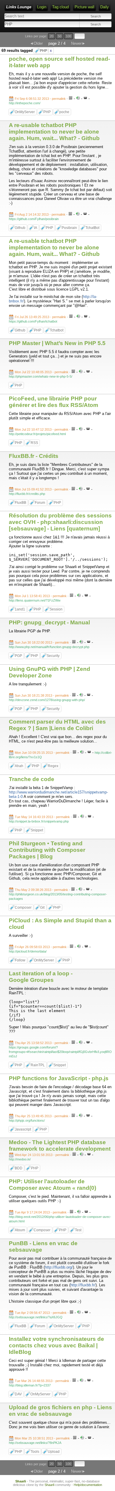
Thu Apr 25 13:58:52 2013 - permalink (41, 1043)
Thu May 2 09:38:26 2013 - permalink (41, 890)
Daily (104, 7)
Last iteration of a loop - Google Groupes (41, 976)
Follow (20, 960)
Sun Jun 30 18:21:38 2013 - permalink (42, 695)
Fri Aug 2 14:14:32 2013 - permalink (40, 214)
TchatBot (92, 228)
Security (53, 656)
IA (35, 228)
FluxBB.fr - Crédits (33, 456)
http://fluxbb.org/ (59, 1267)
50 (59, 36)
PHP (46, 51)
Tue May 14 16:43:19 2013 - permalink (42, 817)
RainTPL (38, 1065)
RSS (34, 443)
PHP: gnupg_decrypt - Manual (49, 622)
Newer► (78, 43)
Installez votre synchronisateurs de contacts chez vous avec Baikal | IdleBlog (56, 1345)
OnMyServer (25, 112)
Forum (40, 503)
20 (51, 36)
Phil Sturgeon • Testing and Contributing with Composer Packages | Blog (47, 850)
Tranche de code (31, 779)
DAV (18, 1394)
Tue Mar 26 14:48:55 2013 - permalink (42, 1381)
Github (20, 228)
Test (78, 1230)
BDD (18, 1168)
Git (42, 907)
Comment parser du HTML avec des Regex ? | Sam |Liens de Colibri (57, 725)
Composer (23, 907)
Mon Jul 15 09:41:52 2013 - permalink (41, 489)
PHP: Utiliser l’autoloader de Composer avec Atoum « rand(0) (52, 1184)
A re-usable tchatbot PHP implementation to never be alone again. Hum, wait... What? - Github (54, 131)
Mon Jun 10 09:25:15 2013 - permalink (42, 752)
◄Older (36, 43)
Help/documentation (88, 1485)
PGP (18, 656)
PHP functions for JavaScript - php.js (59, 1078)
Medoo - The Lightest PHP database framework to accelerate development (60, 1145)
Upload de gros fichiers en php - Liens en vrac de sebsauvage (60, 1410)
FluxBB (20, 503)
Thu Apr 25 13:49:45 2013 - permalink (41, 1116)
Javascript (23, 1129)
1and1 (20, 609)
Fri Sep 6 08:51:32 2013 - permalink (40, 98)
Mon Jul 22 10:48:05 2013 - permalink (41, 372)
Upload (54, 1452)
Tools (35, 1452)
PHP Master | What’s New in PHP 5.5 (57, 343)
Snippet (37, 830)
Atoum (20, 1230)
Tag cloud (60, 7)
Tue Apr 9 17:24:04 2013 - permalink (41, 1212)
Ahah (19, 766)
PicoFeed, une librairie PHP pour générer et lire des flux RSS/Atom (53, 401)
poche (64, 112)
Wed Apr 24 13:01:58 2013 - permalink (42, 1155)
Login (41, 7)
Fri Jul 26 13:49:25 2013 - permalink (40, 317)
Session (56, 609)
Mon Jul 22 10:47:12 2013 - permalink (41, 429)
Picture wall (84, 7)
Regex (53, 766)
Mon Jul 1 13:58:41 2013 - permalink (41, 596)
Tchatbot (56, 330)
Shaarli (20, 1481)
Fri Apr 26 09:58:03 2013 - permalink (41, 947)
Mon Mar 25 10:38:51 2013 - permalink (42, 1438)
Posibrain (69, 228)
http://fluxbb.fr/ (83, 1285)
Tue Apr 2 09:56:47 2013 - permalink (41, 1312)
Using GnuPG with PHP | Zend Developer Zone (49, 672)
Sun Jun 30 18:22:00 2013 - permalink (42, 642)
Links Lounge (18, 7)
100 (68, 36)
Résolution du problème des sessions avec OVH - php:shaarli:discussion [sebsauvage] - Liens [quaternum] (60, 522)
